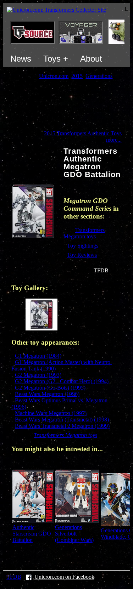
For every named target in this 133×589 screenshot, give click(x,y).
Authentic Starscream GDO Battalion (31, 533)
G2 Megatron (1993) (38, 375)
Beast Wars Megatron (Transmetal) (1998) (62, 420)
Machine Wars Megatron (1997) (51, 413)
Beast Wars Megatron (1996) (47, 394)
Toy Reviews (82, 255)
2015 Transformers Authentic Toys (83, 133)
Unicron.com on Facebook (64, 577)
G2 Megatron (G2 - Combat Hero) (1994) (62, 381)
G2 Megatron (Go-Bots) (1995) (50, 388)
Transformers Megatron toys (84, 233)
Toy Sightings (82, 246)
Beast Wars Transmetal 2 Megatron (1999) (62, 426)
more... (114, 140)
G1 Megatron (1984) (38, 356)
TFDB (101, 270)
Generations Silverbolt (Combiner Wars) (74, 533)
